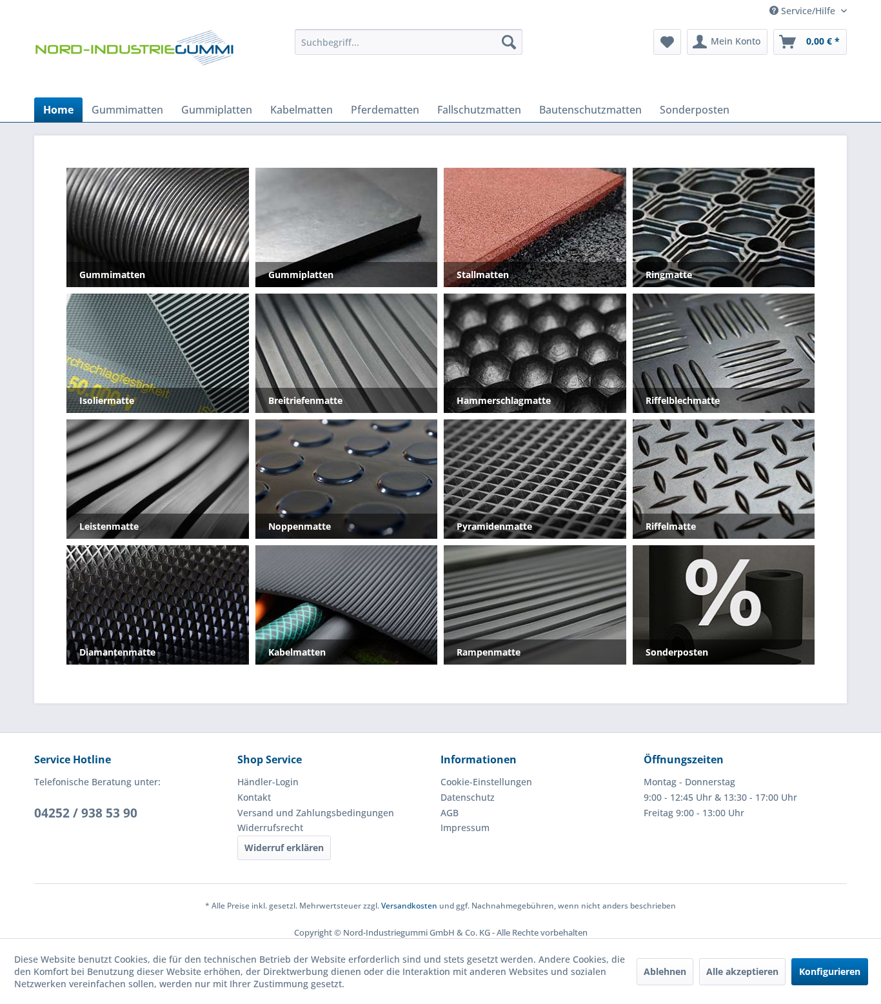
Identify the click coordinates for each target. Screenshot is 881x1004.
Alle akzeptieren (742, 971)
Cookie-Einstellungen (486, 782)
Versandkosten (409, 905)
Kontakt (254, 797)
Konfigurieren (829, 971)
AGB (449, 813)
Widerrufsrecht (270, 827)
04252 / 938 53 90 (85, 813)
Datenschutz (467, 797)
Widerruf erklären (284, 847)
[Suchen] (508, 42)
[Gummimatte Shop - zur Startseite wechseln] (134, 60)
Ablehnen (665, 971)
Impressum (465, 827)
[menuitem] (408, 42)
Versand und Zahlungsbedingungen (315, 813)
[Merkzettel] (667, 42)
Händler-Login (268, 782)
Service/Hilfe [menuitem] (808, 11)
